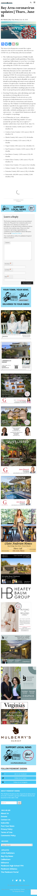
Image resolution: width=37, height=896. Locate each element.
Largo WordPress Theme (17, 889)
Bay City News (7, 856)
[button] (31, 2)
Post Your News (7, 826)
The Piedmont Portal (9, 872)
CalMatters (5, 859)
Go (19, 803)
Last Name (8, 269)
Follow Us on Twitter (20, 778)
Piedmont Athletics (9, 869)
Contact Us (5, 820)
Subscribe (5, 823)
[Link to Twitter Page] (17, 879)
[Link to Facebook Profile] (13, 879)
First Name (8, 263)
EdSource (5, 862)
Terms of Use (6, 832)
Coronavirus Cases (18, 200)
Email (7, 276)
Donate (4, 816)
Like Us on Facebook (20, 774)
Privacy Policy (6, 829)
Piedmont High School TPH (12, 866)
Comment (7, 242)
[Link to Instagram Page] (21, 879)
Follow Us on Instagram (20, 782)
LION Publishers (8, 853)
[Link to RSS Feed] (24, 879)
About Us (5, 813)
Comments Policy (16, 233)
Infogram (18, 201)
